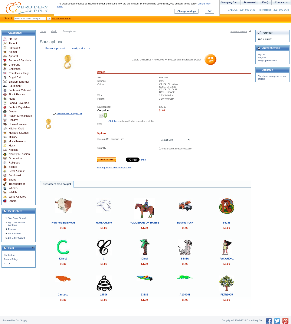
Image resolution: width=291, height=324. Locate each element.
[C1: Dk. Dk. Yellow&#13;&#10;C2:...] (48, 124)
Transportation (17, 183)
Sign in (261, 54)
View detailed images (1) (69, 113)
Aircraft (13, 43)
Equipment (15, 86)
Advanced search (61, 18)
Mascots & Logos (19, 132)
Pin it (143, 159)
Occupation (15, 158)
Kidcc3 (63, 258)
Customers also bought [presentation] (57, 184)
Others (12, 200)
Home (43, 31)
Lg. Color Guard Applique (16, 223)
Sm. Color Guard (17, 218)
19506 (104, 294)
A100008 (185, 294)
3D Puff (13, 39)
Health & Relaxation (20, 115)
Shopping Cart (229, 2)
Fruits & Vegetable (19, 107)
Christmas (14, 68)
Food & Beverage (19, 103)
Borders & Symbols (20, 60)
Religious (14, 162)
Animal (13, 51)
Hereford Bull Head (63, 222)
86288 (226, 222)
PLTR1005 (226, 294)
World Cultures (17, 196)
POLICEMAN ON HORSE (144, 222)
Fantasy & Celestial (20, 90)
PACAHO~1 (227, 258)
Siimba (185, 258)
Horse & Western (18, 124)
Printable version (238, 31)
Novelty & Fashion (19, 154)
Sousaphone (14, 233)
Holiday (13, 120)
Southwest (15, 175)
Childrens (14, 64)
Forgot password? (267, 60)
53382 (144, 294)
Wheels (13, 188)
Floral (12, 98)
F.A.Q (7, 263)
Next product (81, 48)
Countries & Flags (19, 73)
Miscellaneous (17, 141)
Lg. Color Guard (16, 238)
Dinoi (144, 258)
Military (13, 137)
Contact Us (281, 2)
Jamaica (63, 294)
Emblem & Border (19, 81)
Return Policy (11, 259)
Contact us (9, 255)
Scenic (13, 166)
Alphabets (14, 47)
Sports (12, 179)
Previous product (53, 48)
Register (262, 57)
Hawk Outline (104, 222)
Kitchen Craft (16, 128)
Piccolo (12, 229)
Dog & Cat (15, 77)
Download (250, 2)
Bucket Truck (185, 222)
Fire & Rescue (17, 94)
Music (54, 31)
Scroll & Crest (16, 171)
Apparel (13, 56)
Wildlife (13, 192)
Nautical (13, 149)
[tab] (57, 184)
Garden (13, 111)
